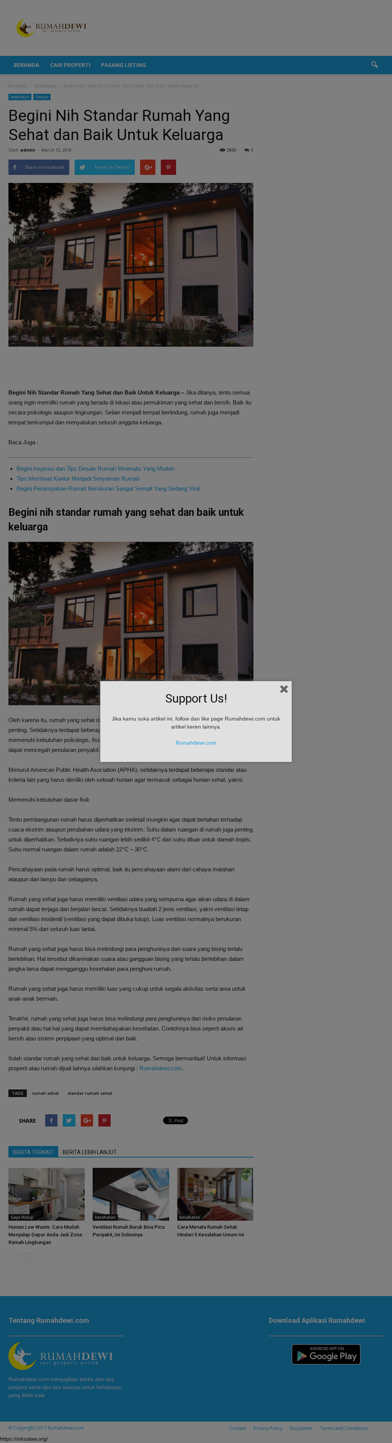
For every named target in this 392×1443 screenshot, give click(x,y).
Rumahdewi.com (196, 743)
